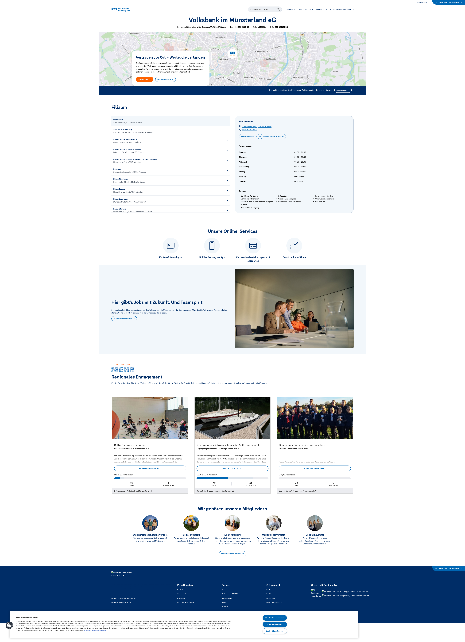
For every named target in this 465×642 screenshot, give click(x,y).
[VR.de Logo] (124, 9)
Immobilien (181, 598)
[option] (170, 121)
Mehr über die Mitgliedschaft (231, 554)
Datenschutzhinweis (91, 630)
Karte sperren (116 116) (230, 594)
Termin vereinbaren (247, 137)
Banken (224, 590)
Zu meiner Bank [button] (143, 79)
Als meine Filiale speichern (272, 137)
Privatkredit (270, 598)
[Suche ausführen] (278, 9)
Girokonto (269, 590)
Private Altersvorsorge (274, 602)
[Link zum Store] (345, 591)
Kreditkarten (270, 594)
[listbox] (170, 164)
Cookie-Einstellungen (275, 631)
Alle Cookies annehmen (274, 618)
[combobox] (262, 9)
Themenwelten (182, 594)
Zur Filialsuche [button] (342, 90)
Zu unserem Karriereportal (123, 319)
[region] (184, 624)
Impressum (102, 630)
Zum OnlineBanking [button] (164, 79)
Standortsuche (227, 598)
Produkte (180, 590)
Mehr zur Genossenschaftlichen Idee (123, 598)
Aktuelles (225, 606)
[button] (9, 625)
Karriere (225, 602)
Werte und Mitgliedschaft (186, 602)
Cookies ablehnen (274, 624)
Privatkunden (422, 2)
